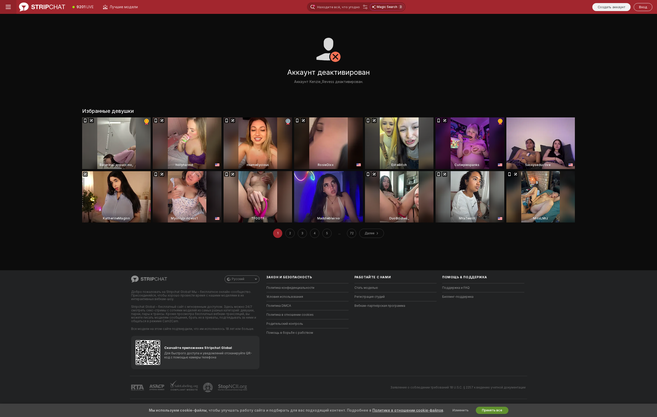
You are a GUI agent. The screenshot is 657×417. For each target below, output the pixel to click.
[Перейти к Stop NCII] (233, 387)
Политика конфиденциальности (290, 288)
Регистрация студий (369, 297)
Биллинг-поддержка (458, 297)
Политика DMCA (278, 306)
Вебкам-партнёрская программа (379, 306)
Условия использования (284, 297)
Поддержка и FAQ (456, 288)
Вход (643, 7)
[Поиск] (365, 7)
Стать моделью (366, 288)
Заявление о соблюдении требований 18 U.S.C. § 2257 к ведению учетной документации (458, 387)
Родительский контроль (284, 324)
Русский (238, 279)
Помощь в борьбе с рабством (289, 333)
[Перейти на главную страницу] (42, 7)
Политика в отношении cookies (290, 315)
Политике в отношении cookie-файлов (407, 410)
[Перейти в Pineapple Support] (208, 387)
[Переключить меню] (8, 7)
